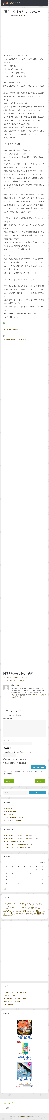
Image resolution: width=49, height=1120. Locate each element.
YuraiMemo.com (24, 1116)
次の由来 (40, 781)
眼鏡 (14, 914)
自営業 (27, 914)
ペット (42, 905)
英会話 (31, 914)
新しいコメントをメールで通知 (15, 759)
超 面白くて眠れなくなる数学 (14, 339)
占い (40, 907)
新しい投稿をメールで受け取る (15, 763)
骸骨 (10, 915)
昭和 (23, 911)
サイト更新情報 (8, 1004)
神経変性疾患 (20, 914)
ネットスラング (29, 905)
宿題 (13, 911)
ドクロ (22, 905)
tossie (6, 15)
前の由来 (9, 781)
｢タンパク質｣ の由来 (9, 811)
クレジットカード (31, 903)
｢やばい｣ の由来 (8, 814)
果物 (34, 910)
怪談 (15, 911)
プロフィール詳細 (38, 695)
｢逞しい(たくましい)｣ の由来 (12, 820)
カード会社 (22, 903)
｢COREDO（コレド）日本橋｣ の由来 (14, 845)
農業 (39, 913)
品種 (4, 911)
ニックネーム (7, 740)
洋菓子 (40, 911)
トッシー (31, 845)
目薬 (6, 914)
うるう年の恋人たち (11, 330)
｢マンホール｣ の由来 (9, 842)
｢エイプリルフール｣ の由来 (15, 681)
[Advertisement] (24, 35)
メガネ (7, 907)
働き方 (32, 908)
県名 (10, 913)
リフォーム (15, 908)
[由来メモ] (12, 4)
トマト (18, 905)
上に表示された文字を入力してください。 (17, 752)
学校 (8, 911)
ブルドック (37, 905)
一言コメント (7, 718)
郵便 (4, 915)
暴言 (28, 911)
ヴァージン (21, 908)
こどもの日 (16, 903)
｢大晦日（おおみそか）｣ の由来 (16, 677)
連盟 (43, 914)
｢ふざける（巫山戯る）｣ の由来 (13, 817)
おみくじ (10, 903)
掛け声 (19, 911)
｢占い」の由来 (7, 808)
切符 (36, 908)
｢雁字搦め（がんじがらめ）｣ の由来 (14, 998)
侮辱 (29, 908)
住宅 (26, 908)
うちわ (5, 903)
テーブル (13, 905)
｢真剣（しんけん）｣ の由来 (11, 1001)
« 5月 (4, 889)
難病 (7, 915)
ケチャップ (39, 903)
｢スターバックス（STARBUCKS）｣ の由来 (16, 836)
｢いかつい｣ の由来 (9, 995)
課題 (35, 914)
